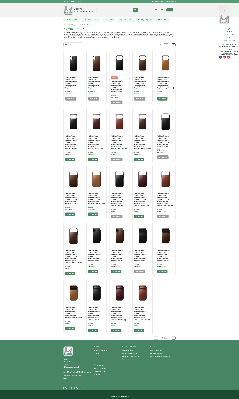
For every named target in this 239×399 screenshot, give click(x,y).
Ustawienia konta (99, 371)
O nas (79, 1)
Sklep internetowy (118, 396)
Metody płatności (127, 350)
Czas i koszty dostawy (129, 353)
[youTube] (228, 57)
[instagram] (224, 57)
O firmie (96, 353)
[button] (135, 10)
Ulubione (97, 374)
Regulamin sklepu (156, 350)
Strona (161, 45)
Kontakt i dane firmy (100, 350)
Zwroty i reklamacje (128, 359)
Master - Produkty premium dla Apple (74, 25)
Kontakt (73, 1)
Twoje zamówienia (100, 368)
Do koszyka (162, 98)
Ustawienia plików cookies (159, 356)
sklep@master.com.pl (71, 367)
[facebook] (220, 57)
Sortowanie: (66, 41)
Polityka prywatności (157, 353)
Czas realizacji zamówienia (131, 356)
